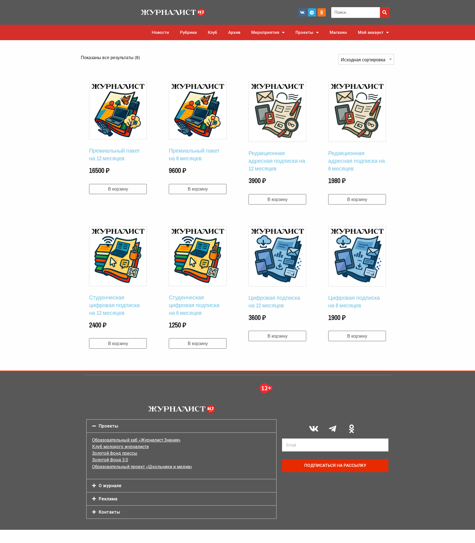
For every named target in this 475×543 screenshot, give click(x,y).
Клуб (212, 32)
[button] (181, 426)
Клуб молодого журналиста (120, 446)
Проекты (304, 32)
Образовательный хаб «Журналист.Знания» (136, 440)
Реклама (108, 498)
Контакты (109, 512)
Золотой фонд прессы (114, 453)
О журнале (110, 485)
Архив (234, 32)
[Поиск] (384, 12)
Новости (160, 32)
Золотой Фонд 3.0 (110, 459)
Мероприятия (265, 32)
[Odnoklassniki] (321, 12)
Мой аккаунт (370, 32)
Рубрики (188, 32)
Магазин (338, 32)
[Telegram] (312, 12)
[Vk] (302, 12)
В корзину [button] (118, 189)
